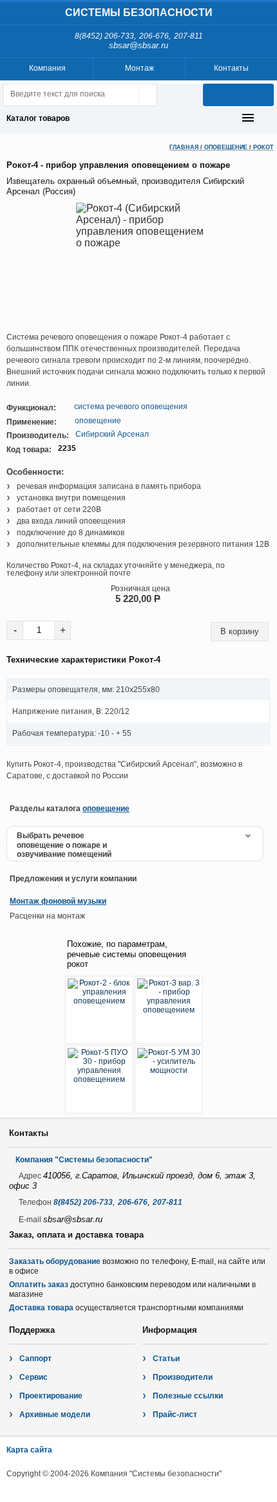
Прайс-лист (175, 1414)
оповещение (98, 420)
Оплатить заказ (38, 1284)
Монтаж (139, 68)
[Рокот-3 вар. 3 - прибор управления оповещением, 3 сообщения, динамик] (168, 1009)
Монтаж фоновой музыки (58, 901)
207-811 (188, 36)
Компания (47, 68)
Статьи (166, 1358)
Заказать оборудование (54, 1261)
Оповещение (225, 147)
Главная (183, 147)
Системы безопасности (139, 12)
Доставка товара (41, 1307)
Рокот (263, 147)
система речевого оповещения (130, 406)
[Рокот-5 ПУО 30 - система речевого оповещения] (99, 1079)
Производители (183, 1377)
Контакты (231, 68)
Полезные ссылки (188, 1395)
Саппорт (35, 1358)
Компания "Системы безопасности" (84, 1159)
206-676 (154, 36)
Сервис (33, 1377)
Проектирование (50, 1395)
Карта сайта (29, 1449)
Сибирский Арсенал (112, 434)
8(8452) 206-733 (104, 36)
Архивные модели (54, 1414)
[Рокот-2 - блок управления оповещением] (99, 1009)
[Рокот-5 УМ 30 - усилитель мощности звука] (168, 1079)
